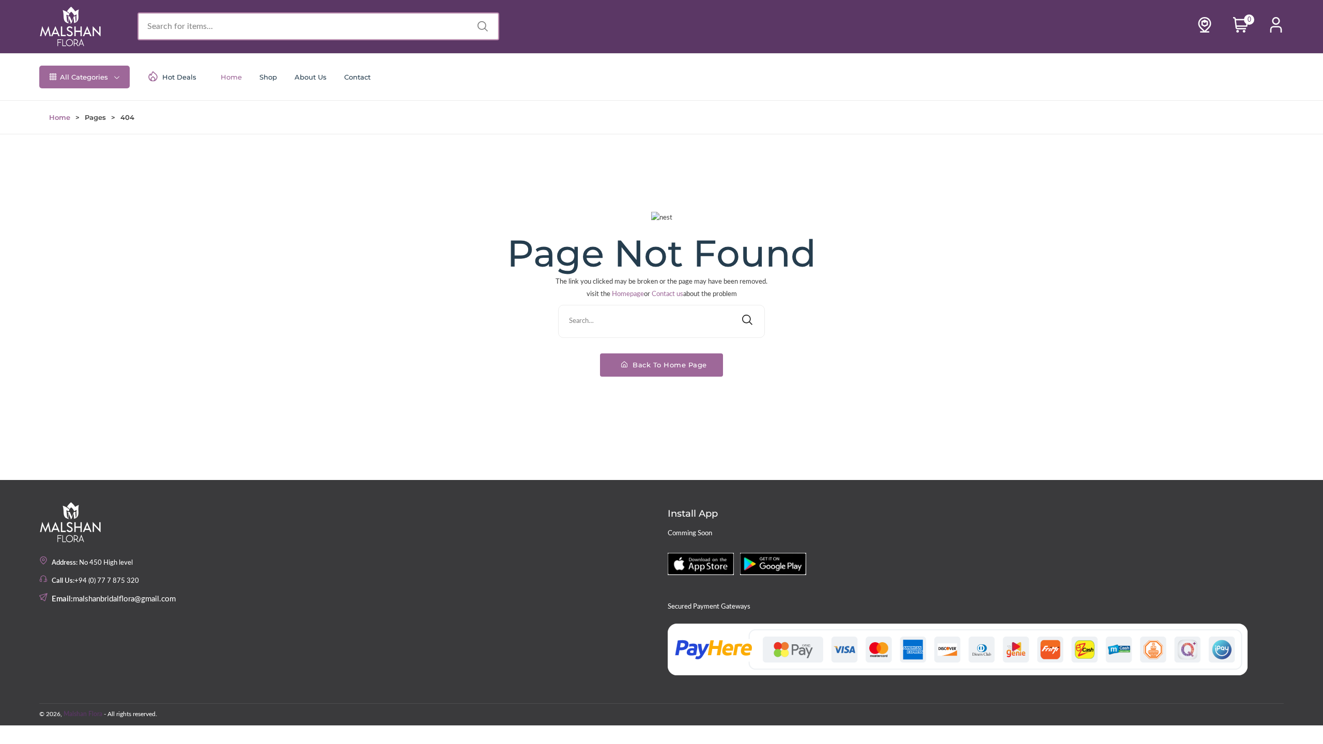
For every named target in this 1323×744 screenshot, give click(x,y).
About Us (311, 77)
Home (231, 77)
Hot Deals (179, 77)
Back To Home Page (668, 365)
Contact (357, 77)
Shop (268, 77)
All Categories (84, 77)
